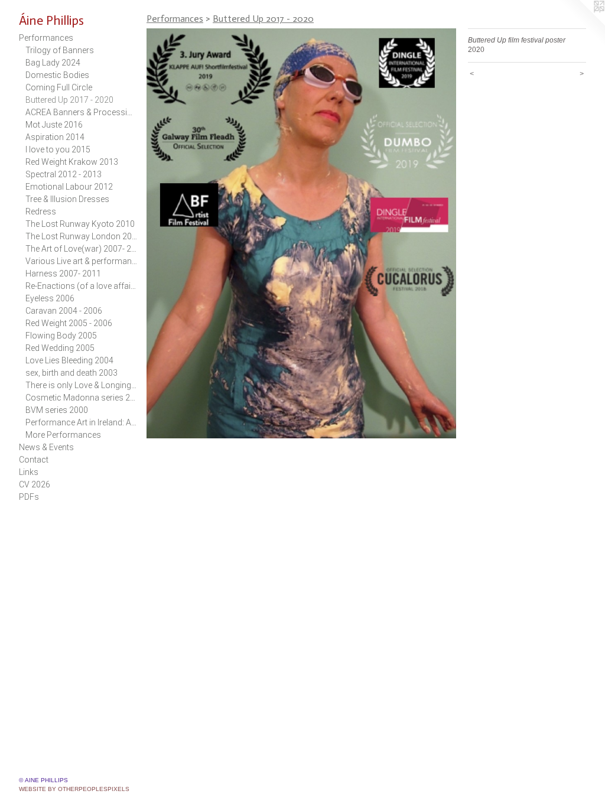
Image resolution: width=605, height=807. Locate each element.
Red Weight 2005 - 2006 (68, 323)
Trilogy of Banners (59, 50)
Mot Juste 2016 (54, 124)
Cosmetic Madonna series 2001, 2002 (81, 397)
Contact (33, 459)
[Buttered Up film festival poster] (301, 233)
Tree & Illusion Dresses (67, 199)
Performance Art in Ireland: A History (81, 422)
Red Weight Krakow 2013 (71, 162)
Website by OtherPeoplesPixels (74, 789)
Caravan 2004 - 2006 (63, 310)
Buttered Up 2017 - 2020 (69, 100)
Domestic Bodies (57, 75)
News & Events (46, 447)
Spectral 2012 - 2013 (63, 174)
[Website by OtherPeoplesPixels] (581, 23)
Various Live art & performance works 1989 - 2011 (81, 261)
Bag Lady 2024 (52, 62)
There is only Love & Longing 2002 (81, 385)
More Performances (63, 435)
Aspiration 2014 (54, 137)
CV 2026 (34, 484)
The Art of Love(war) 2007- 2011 (81, 248)
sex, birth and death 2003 (71, 373)
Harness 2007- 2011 (63, 273)
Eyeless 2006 (49, 298)
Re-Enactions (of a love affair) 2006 (81, 286)
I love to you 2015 (57, 149)
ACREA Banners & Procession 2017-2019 (81, 112)
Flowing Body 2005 (61, 335)
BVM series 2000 (56, 410)
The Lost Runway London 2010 (81, 236)
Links (28, 472)
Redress (40, 211)
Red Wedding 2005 (60, 348)
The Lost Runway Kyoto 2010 (80, 224)
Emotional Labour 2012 (69, 186)
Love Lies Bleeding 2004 (69, 360)
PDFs (29, 497)
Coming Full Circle (58, 87)
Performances (46, 38)
